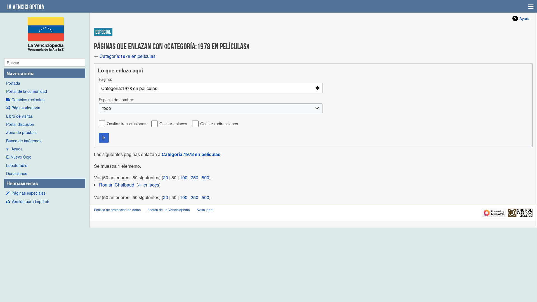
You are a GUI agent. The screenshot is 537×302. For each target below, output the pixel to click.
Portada (13, 83)
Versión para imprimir (30, 201)
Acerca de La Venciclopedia (168, 209)
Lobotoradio (16, 165)
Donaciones (16, 173)
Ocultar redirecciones (219, 123)
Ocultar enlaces (173, 123)
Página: (105, 79)
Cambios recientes (27, 99)
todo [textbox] (106, 108)
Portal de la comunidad (26, 91)
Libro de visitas (19, 116)
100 (183, 177)
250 (194, 177)
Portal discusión (20, 124)
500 (205, 177)
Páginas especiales (28, 193)
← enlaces (148, 184)
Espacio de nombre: (116, 99)
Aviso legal (205, 209)
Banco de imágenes (23, 140)
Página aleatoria (25, 107)
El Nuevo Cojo (18, 157)
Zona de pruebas (21, 132)
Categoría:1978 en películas (128, 56)
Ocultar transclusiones (126, 123)
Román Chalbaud (116, 184)
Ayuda (17, 149)
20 (165, 177)
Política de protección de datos (117, 209)
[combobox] (210, 88)
